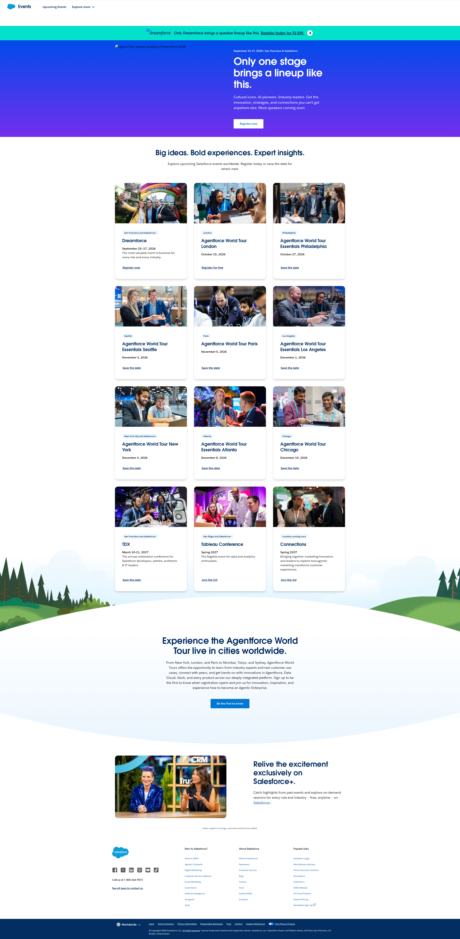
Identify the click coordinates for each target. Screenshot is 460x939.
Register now (248, 124)
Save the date (290, 268)
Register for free (212, 268)
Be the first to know (230, 703)
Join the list (209, 580)
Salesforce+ (262, 802)
